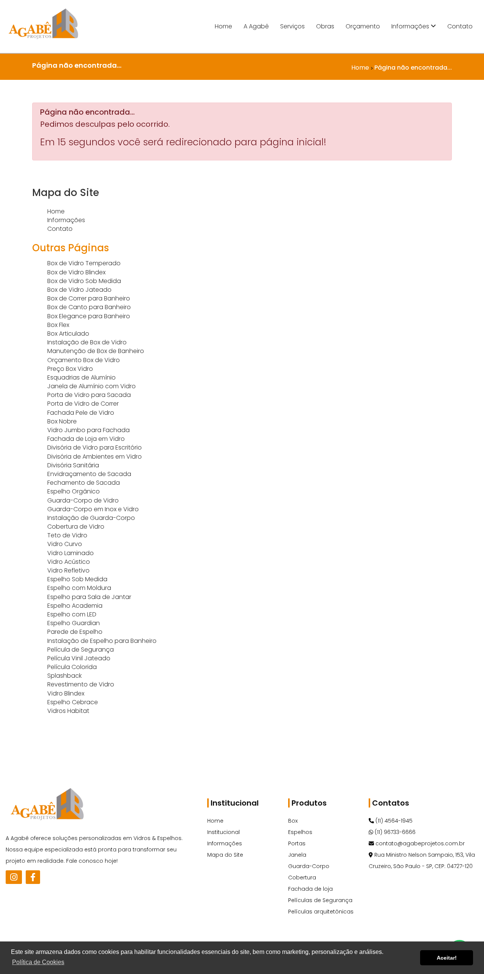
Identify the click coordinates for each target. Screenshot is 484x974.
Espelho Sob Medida (77, 579)
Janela (297, 855)
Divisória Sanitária (73, 465)
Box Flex (58, 325)
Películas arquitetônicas (321, 911)
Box (293, 821)
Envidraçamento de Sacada (89, 474)
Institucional (223, 832)
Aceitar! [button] (447, 958)
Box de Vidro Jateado (79, 289)
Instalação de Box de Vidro (87, 342)
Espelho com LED (71, 614)
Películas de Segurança (320, 900)
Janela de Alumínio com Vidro (91, 386)
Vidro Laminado (70, 553)
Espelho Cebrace (72, 702)
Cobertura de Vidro (75, 526)
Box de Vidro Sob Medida (84, 281)
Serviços (292, 26)
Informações (411, 26)
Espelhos (300, 832)
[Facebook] (33, 877)
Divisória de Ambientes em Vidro (94, 456)
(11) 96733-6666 (394, 832)
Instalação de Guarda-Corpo (91, 517)
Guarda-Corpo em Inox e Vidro (93, 509)
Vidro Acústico (68, 561)
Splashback (64, 675)
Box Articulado (68, 333)
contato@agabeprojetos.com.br (419, 843)
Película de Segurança (80, 649)
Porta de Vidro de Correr (83, 403)
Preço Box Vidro (70, 368)
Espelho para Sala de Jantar (89, 597)
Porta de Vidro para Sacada (89, 395)
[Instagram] (14, 877)
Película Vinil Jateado (78, 658)
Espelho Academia (74, 605)
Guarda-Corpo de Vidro (83, 500)
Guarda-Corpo (308, 866)
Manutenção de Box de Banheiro (95, 351)
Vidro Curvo (64, 544)
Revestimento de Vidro (80, 684)
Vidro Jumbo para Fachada (88, 430)
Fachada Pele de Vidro (80, 412)
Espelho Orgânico (73, 491)
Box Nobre (62, 421)
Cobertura (302, 877)
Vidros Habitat (68, 710)
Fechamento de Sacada (83, 482)
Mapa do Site (225, 855)
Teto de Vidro (67, 535)
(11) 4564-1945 (393, 821)
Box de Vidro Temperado (84, 263)
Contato (460, 26)
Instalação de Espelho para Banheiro (102, 640)
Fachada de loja (310, 889)
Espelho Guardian (73, 623)
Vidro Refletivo (68, 570)
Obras (325, 26)
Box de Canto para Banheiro (89, 307)
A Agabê (256, 26)
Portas (297, 843)
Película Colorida (72, 667)
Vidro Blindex (65, 693)
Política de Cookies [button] (38, 962)
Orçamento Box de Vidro (83, 360)
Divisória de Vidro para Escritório (94, 447)
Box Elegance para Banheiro (88, 316)
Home (223, 26)
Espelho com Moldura (79, 587)
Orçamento (363, 26)
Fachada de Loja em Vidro (86, 438)
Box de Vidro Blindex (76, 272)
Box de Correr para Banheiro (88, 298)
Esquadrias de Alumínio (81, 377)
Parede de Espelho (74, 631)
